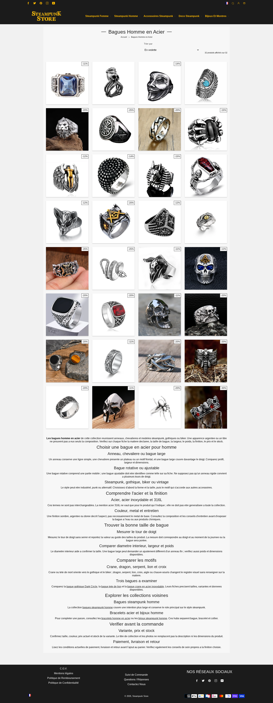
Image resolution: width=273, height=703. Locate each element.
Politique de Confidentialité (63, 682)
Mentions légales (63, 673)
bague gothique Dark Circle (82, 586)
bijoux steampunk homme (152, 618)
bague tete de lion (111, 586)
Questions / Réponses (136, 679)
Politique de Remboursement (63, 678)
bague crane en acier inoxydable (145, 586)
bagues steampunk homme (97, 607)
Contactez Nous (136, 684)
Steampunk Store (140, 696)
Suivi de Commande (136, 674)
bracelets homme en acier (115, 618)
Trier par (148, 44)
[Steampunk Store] (46, 16)
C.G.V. (63, 668)
